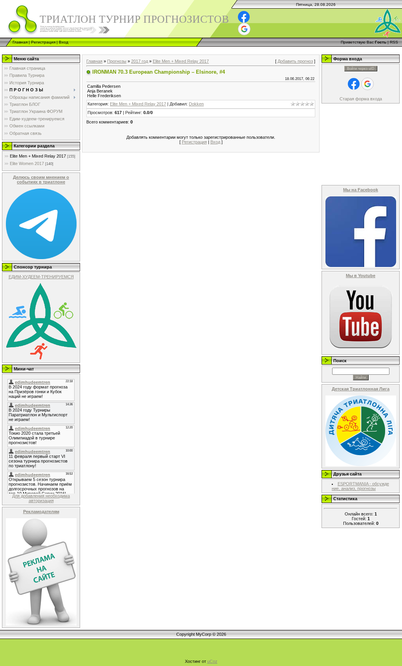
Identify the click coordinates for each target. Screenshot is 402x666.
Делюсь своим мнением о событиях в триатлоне (41, 179)
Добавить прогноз (295, 61)
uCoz (212, 661)
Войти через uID (361, 69)
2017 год (139, 61)
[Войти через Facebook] (244, 17)
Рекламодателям (41, 511)
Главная (20, 42)
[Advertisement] (143, 50)
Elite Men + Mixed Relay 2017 (38, 156)
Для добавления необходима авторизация (41, 498)
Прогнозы (116, 61)
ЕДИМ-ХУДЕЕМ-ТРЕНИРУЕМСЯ (41, 276)
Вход (63, 42)
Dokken (196, 104)
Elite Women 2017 (27, 163)
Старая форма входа (361, 98)
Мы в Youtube (360, 275)
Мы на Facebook (360, 189)
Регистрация (43, 42)
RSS (394, 42)
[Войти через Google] (244, 29)
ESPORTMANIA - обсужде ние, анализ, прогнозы (360, 486)
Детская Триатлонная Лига (360, 389)
